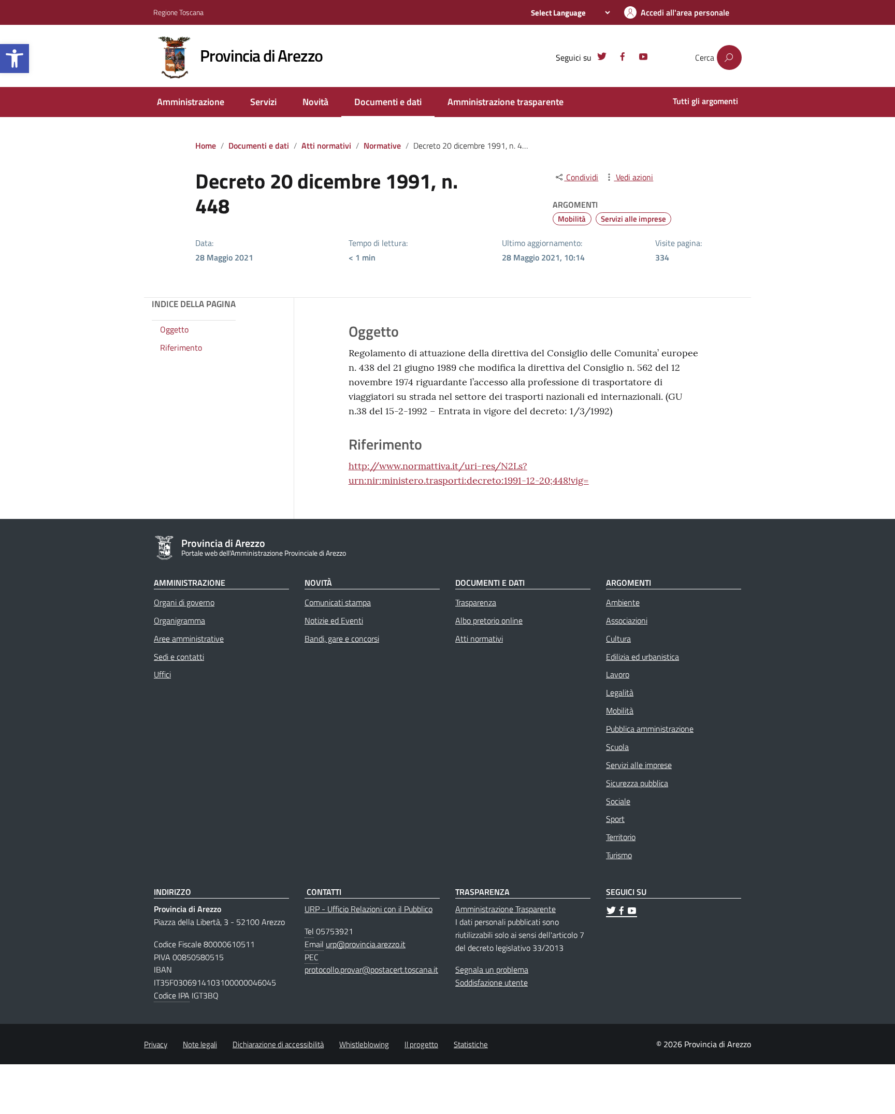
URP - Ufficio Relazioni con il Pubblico (368, 909)
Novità (315, 102)
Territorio (621, 837)
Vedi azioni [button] (633, 177)
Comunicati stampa (338, 602)
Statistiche (471, 1044)
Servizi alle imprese (633, 219)
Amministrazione (190, 102)
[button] (14, 58)
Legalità (619, 692)
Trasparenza (475, 602)
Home (205, 145)
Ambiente (623, 602)
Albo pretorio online (489, 620)
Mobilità (572, 219)
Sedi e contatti (179, 656)
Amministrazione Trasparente (505, 909)
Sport (615, 819)
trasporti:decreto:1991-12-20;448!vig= (507, 480)
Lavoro (617, 674)
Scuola (617, 747)
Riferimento (181, 348)
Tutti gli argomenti (705, 101)
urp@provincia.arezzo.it (366, 944)
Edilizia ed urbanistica (642, 656)
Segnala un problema (491, 969)
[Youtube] (643, 58)
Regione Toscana (178, 12)
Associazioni (626, 620)
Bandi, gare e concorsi (342, 638)
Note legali (200, 1044)
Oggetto (174, 330)
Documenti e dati (388, 102)
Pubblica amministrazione (650, 728)
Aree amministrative (189, 638)
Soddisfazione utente (491, 982)
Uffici (162, 674)
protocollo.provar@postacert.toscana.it (371, 969)
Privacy (155, 1044)
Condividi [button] (581, 177)
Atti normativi (326, 145)
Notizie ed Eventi (334, 620)
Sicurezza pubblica (637, 783)
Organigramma (179, 620)
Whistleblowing (364, 1044)
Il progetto (421, 1044)
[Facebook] (622, 58)
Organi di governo (184, 602)
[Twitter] (602, 58)
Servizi (263, 102)
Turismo (619, 855)
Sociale (618, 801)
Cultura (618, 638)
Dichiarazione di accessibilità (278, 1044)
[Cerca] (729, 57)
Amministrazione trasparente (505, 102)
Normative (382, 145)
